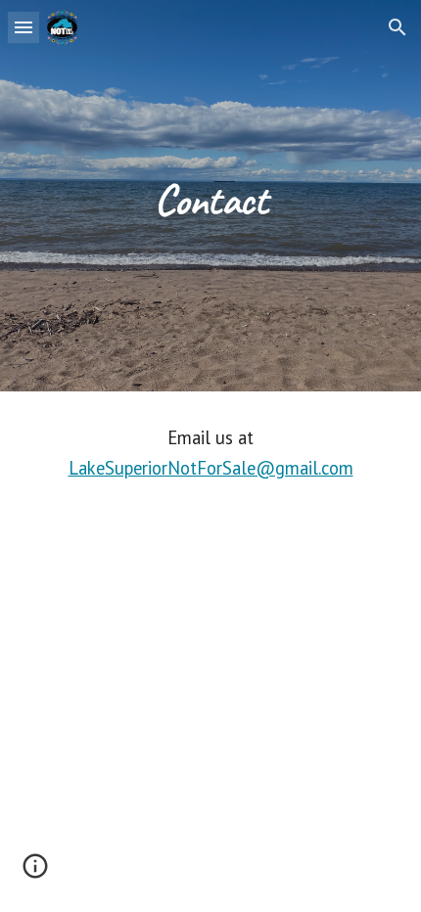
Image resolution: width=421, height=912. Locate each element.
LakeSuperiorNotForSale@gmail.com (211, 467)
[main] (211, 195)
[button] (23, 27)
